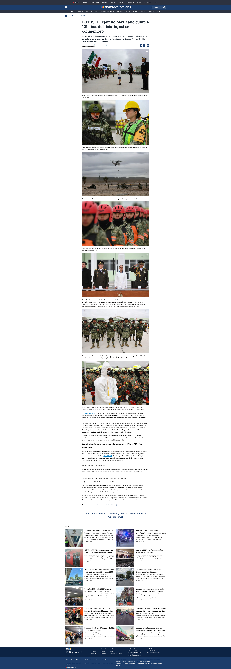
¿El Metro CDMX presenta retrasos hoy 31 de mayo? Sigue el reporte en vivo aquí (99, 551)
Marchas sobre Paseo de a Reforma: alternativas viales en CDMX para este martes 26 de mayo (150, 629)
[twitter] (67, 653)
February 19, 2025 (109, 482)
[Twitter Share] (144, 45)
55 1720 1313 (150, 652)
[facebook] (79, 653)
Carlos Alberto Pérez (89, 46)
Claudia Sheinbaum (110, 505)
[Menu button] (72, 7)
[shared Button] (148, 45)
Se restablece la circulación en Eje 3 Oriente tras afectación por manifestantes (149, 570)
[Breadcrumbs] (67, 16)
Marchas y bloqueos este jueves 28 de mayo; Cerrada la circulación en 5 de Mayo (150, 590)
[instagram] (70, 653)
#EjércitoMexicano (88, 465)
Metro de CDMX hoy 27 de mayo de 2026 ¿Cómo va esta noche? (99, 629)
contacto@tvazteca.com (153, 650)
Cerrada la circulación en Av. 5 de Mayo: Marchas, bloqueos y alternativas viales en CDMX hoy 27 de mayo (151, 609)
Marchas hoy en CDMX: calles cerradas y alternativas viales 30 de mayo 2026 (99, 570)
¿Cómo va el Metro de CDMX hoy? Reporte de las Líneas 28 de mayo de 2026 (98, 609)
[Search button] (164, 7)
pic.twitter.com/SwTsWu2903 (116, 478)
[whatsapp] (81, 653)
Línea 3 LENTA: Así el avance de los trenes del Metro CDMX (149, 551)
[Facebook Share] (141, 45)
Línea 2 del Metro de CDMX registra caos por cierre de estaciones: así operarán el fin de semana (97, 590)
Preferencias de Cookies (133, 659)
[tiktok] (73, 653)
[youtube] (76, 653)
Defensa (99, 505)
